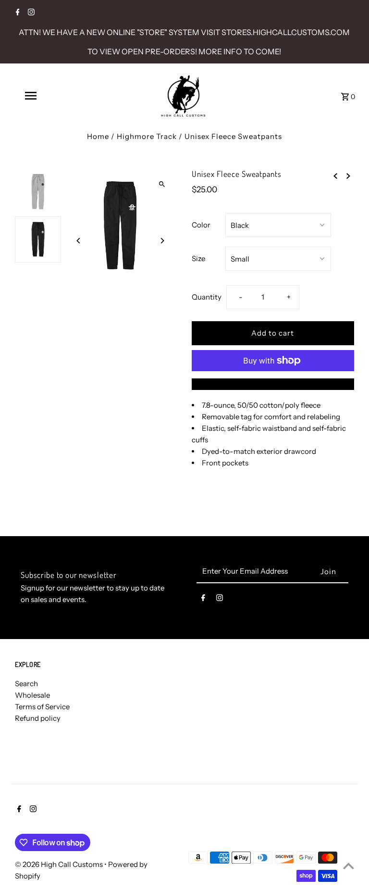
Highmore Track (147, 136)
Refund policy (38, 718)
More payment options (273, 384)
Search (26, 683)
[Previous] (78, 240)
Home (98, 136)
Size (198, 258)
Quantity (206, 296)
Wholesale (32, 695)
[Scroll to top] (348, 866)
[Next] (161, 240)
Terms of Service (42, 706)
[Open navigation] (47, 96)
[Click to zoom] (161, 184)
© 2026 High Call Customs (59, 864)
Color (201, 224)
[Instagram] (30, 13)
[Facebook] (16, 13)
